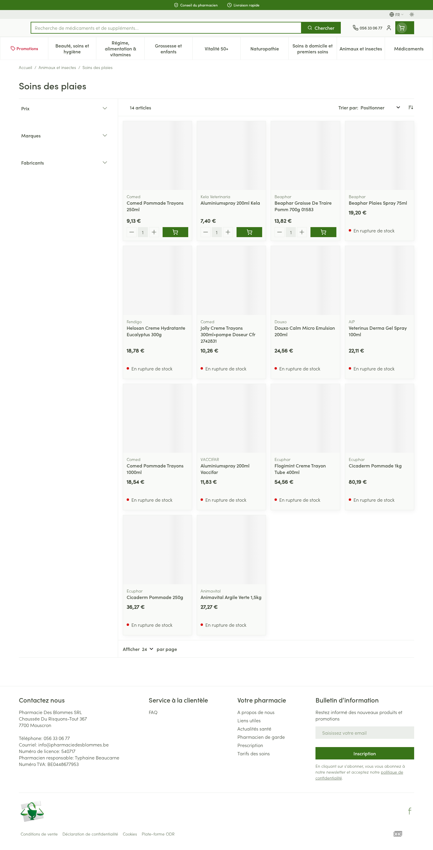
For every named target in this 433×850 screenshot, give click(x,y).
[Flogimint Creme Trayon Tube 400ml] (305, 418)
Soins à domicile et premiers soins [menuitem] (314, 48)
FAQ (153, 712)
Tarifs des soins (253, 753)
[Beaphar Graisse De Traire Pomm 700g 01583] (305, 155)
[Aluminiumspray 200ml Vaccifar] (231, 418)
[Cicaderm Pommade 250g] (157, 549)
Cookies (130, 834)
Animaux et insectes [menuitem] (362, 50)
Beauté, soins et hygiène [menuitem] (75, 48)
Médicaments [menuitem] (413, 50)
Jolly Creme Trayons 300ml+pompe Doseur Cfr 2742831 (228, 334)
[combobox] (166, 28)
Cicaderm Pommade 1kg (375, 465)
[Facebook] (409, 811)
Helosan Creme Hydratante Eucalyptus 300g (156, 330)
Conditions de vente (39, 834)
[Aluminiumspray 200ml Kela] (231, 155)
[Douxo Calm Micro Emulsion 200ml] (305, 280)
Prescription (250, 745)
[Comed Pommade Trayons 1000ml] (157, 418)
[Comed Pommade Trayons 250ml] (157, 155)
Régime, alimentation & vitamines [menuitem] (124, 48)
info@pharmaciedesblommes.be (73, 744)
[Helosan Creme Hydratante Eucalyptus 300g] (157, 280)
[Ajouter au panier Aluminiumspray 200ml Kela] (249, 232)
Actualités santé (254, 728)
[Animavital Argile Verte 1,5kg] (231, 549)
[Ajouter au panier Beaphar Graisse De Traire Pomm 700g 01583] (323, 232)
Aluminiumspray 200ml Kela (230, 202)
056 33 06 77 (57, 738)
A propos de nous (256, 712)
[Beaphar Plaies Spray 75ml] (379, 155)
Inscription (364, 753)
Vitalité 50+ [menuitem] (222, 50)
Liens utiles (249, 720)
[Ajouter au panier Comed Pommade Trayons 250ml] (175, 232)
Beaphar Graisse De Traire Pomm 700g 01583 (303, 205)
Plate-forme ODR (158, 834)
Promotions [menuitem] (27, 48)
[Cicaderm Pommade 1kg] (379, 418)
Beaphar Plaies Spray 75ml (378, 202)
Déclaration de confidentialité (90, 834)
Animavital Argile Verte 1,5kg (231, 597)
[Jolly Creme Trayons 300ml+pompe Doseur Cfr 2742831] (231, 280)
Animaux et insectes (57, 67)
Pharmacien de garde (261, 737)
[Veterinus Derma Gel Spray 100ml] (379, 280)
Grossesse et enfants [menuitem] (173, 48)
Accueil (25, 67)
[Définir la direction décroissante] (410, 107)
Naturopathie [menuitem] (269, 50)
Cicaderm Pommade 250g (155, 597)
